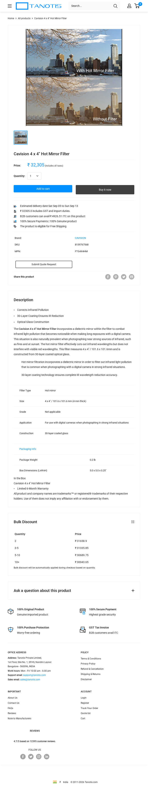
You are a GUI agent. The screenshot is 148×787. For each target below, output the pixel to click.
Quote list (86, 713)
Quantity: (19, 175)
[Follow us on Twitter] (31, 756)
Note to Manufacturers (19, 718)
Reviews (12, 713)
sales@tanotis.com (30, 679)
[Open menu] (10, 6)
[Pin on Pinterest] (116, 276)
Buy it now (105, 189)
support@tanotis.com (34, 675)
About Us (12, 697)
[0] (137, 5)
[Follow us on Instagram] (38, 756)
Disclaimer (86, 679)
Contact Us (13, 703)
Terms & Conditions (91, 658)
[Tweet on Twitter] (123, 276)
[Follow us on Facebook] (23, 756)
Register (85, 703)
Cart (83, 718)
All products (24, 18)
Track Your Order (89, 708)
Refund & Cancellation (92, 669)
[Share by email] (131, 276)
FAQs (10, 708)
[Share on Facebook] (108, 276)
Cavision (80, 238)
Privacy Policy (88, 663)
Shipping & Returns (90, 674)
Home (11, 18)
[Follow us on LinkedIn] (46, 756)
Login (84, 697)
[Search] (115, 6)
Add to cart (43, 188)
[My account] (129, 6)
